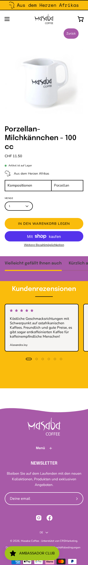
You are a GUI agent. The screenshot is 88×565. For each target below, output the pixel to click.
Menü (40, 448)
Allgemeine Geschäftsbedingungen (59, 547)
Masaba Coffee (30, 541)
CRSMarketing (68, 541)
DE (41, 532)
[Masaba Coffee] (44, 19)
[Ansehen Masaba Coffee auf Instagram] (38, 517)
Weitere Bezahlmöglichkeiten (44, 245)
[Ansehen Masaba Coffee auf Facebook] (49, 517)
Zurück (71, 33)
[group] (44, 5)
